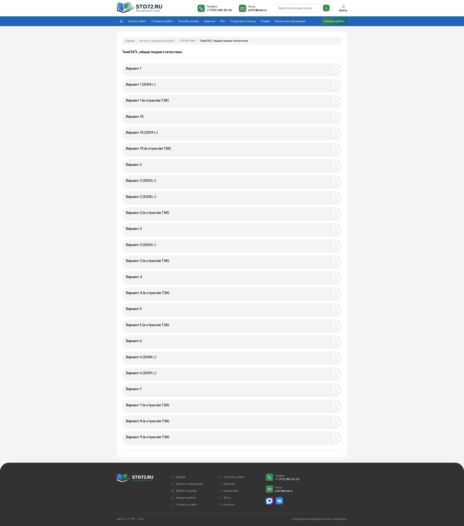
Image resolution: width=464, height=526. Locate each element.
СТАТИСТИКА (187, 40)
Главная (130, 40)
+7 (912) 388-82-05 (219, 10)
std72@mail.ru (257, 10)
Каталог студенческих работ (157, 40)
